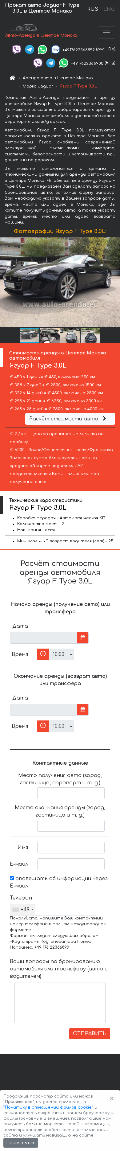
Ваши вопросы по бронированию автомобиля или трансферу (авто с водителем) (58, 969)
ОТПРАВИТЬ (89, 1033)
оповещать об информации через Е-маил (59, 882)
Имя (23, 847)
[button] (50, 335)
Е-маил (19, 864)
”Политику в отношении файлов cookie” (48, 1107)
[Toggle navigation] (106, 32)
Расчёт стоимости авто (64, 419)
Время (20, 654)
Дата (20, 626)
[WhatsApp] (42, 49)
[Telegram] (29, 49)
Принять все (20, 1143)
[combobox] (22, 909)
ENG (108, 9)
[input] (43, 638)
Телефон (21, 898)
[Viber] (16, 49)
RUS (92, 9)
